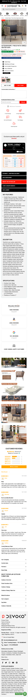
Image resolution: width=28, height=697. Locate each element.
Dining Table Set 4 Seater (13, 685)
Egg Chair (24, 677)
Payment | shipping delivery (11, 173)
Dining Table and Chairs (15, 677)
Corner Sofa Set (10, 675)
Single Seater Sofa (8, 672)
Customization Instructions (8, 89)
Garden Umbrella (5, 689)
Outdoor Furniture (5, 668)
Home (2, 18)
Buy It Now (20, 85)
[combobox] (14, 9)
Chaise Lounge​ (15, 680)
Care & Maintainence (9, 186)
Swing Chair (10, 682)
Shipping (14, 54)
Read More (6, 73)
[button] (25, 5)
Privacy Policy (5, 620)
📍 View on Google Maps (7, 637)
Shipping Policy (5, 624)
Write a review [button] (14, 466)
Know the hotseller (9, 181)
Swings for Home (12, 684)
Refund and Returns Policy (8, 625)
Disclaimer (6, 190)
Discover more (7, 177)
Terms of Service (5, 622)
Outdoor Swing (17, 682)
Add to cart (7, 85)
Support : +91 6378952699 (11, 645)
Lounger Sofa (7, 680)
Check (23, 102)
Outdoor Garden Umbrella (17, 689)
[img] (4, 476)
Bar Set (20, 684)
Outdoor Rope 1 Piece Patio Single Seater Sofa (14, 18)
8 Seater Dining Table (17, 687)
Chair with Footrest (13, 678)
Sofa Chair (4, 678)
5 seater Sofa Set (12, 673)
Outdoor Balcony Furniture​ (11, 692)
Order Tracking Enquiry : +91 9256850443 (15, 642)
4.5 (20, 51)
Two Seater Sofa (18, 672)
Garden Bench (17, 690)
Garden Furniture (15, 668)
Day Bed (4, 682)
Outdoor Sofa (18, 675)
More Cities (4, 657)
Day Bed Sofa (23, 680)
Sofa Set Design (11, 670)
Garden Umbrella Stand (7, 690)
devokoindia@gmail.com (10, 640)
